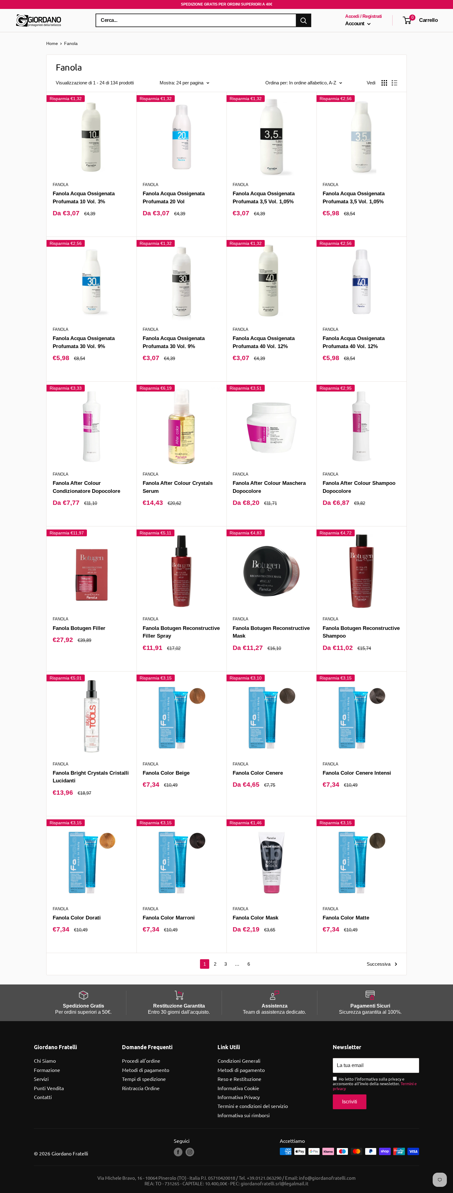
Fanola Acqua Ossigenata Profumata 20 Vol (174, 197)
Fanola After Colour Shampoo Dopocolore (359, 487)
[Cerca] (303, 20)
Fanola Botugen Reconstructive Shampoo (361, 632)
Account (355, 23)
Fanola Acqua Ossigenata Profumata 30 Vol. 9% (84, 342)
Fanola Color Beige (166, 773)
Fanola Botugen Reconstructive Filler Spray (181, 632)
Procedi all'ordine (141, 1060)
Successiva (378, 964)
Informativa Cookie (238, 1088)
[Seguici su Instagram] (190, 1152)
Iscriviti (349, 1101)
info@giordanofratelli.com (327, 1178)
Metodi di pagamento (145, 1070)
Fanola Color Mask (255, 917)
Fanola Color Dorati (77, 917)
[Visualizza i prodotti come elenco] (394, 83)
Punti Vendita (49, 1088)
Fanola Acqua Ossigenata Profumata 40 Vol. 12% (264, 342)
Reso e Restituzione (239, 1079)
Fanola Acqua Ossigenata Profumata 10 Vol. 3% (84, 197)
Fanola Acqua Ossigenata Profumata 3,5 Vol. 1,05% (264, 197)
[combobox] (196, 20)
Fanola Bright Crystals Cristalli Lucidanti (91, 777)
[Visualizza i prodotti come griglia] (384, 83)
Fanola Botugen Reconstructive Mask (271, 632)
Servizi (41, 1079)
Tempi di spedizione (144, 1079)
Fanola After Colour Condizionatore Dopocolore (86, 487)
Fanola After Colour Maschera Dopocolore (269, 487)
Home (52, 43)
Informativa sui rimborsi (244, 1115)
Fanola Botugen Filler (79, 628)
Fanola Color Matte (346, 917)
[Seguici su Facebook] (178, 1152)
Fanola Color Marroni (169, 917)
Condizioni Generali (239, 1060)
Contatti (43, 1097)
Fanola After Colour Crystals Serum (178, 487)
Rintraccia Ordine (141, 1088)
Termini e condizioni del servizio (253, 1106)
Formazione (47, 1070)
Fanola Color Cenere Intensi (357, 773)
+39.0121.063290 (264, 1178)
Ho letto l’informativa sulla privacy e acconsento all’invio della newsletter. (375, 1084)
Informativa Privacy (239, 1097)
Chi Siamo (45, 1060)
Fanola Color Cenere (258, 773)
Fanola (60, 184)
